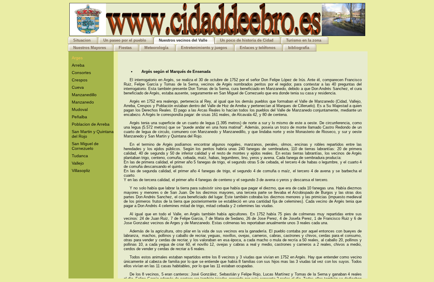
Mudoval (80, 109)
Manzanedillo (84, 94)
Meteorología (156, 47)
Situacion (82, 40)
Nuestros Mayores (89, 47)
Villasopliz (81, 170)
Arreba (78, 65)
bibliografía (298, 47)
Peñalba (79, 116)
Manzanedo (83, 102)
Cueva (78, 87)
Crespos (79, 80)
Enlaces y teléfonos (257, 47)
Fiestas (125, 47)
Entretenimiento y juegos (204, 47)
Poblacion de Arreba (91, 124)
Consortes (81, 72)
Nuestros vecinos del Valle (183, 40)
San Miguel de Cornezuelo (85, 146)
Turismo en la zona (303, 40)
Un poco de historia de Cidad (246, 40)
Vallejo (78, 163)
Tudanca (80, 155)
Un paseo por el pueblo (124, 40)
